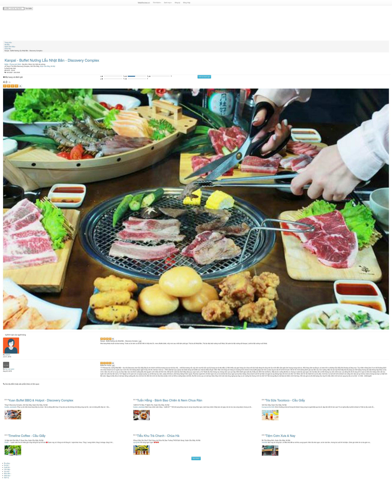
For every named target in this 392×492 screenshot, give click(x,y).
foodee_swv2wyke (10, 407)
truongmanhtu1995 (268, 407)
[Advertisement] (196, 25)
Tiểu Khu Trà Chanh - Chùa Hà (158, 435)
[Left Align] (5, 86)
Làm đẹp (7, 469)
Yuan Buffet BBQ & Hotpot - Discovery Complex (40, 400)
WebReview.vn (144, 2)
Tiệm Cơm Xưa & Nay (280, 435)
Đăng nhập (186, 3)
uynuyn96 (136, 442)
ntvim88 (264, 442)
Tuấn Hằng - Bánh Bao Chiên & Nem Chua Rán (169, 400)
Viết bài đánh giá (204, 77)
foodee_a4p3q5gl (139, 407)
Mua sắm (7, 473)
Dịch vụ (6, 477)
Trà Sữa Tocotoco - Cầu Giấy (285, 400)
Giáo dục (7, 475)
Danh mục (167, 3)
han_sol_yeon (9, 369)
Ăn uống (6, 463)
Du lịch (6, 465)
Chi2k (6, 442)
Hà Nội (53, 66)
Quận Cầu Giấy (45, 66)
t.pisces (7, 355)
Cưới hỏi (6, 467)
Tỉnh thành (156, 3)
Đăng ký (177, 3)
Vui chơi (6, 471)
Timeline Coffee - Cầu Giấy (26, 435)
